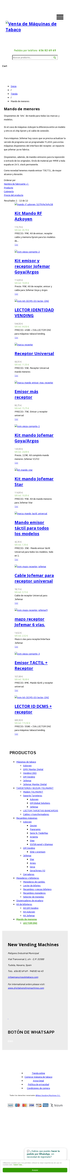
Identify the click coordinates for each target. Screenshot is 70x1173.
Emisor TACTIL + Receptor (31, 665)
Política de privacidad (38, 1084)
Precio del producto (13, 195)
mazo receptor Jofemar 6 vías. (30, 621)
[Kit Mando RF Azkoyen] (35, 204)
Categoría (9, 191)
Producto (8, 188)
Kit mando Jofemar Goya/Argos (34, 437)
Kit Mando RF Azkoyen (28, 216)
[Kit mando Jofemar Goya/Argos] (35, 426)
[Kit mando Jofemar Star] (35, 470)
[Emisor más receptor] (35, 382)
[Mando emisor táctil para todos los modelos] (35, 513)
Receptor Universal (34, 353)
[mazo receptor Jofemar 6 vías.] (35, 610)
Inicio (13, 86)
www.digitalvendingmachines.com (26, 988)
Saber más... (18, 1164)
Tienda (14, 94)
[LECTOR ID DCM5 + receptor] (35, 697)
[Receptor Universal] (35, 344)
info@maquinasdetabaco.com (23, 977)
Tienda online (38, 1073)
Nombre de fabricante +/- (16, 184)
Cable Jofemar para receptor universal (34, 578)
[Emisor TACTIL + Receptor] (35, 654)
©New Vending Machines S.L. (48, 1095)
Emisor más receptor (26, 394)
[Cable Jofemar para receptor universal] (35, 566)
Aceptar (35, 1170)
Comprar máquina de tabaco (38, 1077)
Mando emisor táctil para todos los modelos (32, 527)
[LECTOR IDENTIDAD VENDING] (35, 301)
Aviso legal (38, 1081)
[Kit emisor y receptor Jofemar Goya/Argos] (35, 252)
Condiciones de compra (38, 1088)
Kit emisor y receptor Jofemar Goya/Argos (32, 266)
